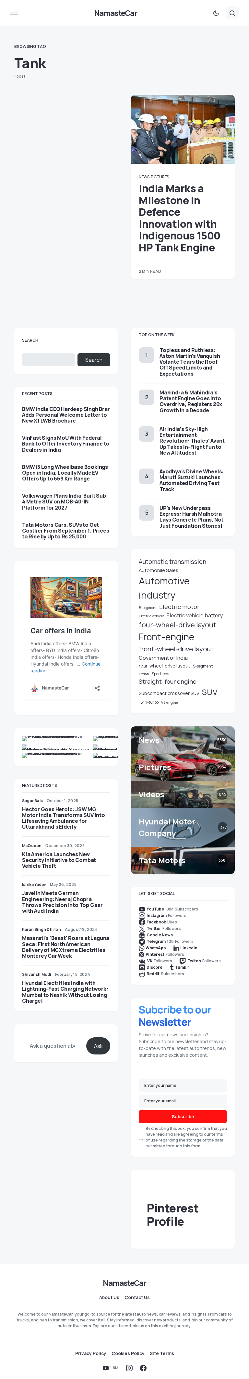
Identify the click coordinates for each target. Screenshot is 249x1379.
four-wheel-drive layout (177, 625)
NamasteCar (115, 12)
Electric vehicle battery (195, 615)
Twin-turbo (149, 702)
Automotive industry (164, 587)
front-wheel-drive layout (176, 648)
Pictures (160, 177)
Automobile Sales (158, 570)
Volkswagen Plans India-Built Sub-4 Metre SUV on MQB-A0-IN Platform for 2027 (65, 502)
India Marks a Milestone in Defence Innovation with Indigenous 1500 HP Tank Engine (179, 217)
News (144, 177)
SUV (210, 692)
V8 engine (169, 702)
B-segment (148, 607)
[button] (14, 12)
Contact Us (137, 1297)
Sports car (161, 674)
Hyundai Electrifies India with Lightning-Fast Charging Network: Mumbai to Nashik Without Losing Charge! (65, 991)
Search (30, 340)
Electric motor (179, 606)
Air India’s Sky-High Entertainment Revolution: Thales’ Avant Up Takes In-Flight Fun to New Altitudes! (192, 440)
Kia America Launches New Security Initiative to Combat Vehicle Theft (59, 860)
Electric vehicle (151, 615)
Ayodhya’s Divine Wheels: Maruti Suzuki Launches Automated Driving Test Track (192, 480)
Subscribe (183, 1116)
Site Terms (162, 1353)
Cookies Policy (128, 1353)
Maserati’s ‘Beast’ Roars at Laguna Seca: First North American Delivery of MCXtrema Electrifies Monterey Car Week (65, 946)
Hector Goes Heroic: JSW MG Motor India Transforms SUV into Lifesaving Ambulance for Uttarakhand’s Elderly (63, 818)
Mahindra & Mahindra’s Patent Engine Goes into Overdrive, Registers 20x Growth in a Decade (191, 401)
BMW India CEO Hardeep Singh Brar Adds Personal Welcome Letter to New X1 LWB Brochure (66, 415)
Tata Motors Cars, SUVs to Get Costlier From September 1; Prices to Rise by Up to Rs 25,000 (65, 531)
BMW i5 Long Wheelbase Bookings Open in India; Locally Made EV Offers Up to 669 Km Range (65, 473)
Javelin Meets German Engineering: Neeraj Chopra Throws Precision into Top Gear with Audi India (62, 901)
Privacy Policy (90, 1353)
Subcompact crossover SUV (169, 693)
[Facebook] (143, 1368)
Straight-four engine (167, 681)
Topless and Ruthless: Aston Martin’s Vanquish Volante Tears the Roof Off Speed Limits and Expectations (190, 362)
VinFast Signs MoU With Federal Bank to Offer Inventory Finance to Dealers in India (65, 444)
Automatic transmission (172, 561)
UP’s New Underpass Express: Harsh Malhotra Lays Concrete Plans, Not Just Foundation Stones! (191, 516)
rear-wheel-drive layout (164, 666)
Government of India (163, 657)
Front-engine (166, 637)
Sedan (144, 674)
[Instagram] (129, 1368)
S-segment (203, 666)
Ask (98, 1046)
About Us (109, 1297)
